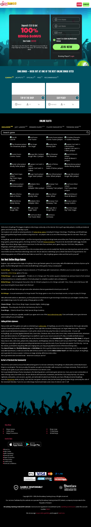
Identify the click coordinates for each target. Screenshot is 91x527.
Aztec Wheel (50, 196)
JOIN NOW (66, 47)
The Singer (32, 146)
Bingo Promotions (12, 433)
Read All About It (70, 196)
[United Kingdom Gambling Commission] (30, 479)
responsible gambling (43, 513)
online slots (42, 326)
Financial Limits (8, 455)
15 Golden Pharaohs (71, 139)
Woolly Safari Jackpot (17, 166)
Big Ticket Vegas (70, 210)
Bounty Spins (51, 146)
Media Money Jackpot (72, 166)
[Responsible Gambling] (30, 488)
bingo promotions (49, 242)
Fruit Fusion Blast (34, 217)
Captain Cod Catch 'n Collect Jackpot (71, 149)
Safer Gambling (8, 453)
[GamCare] (70, 488)
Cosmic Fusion (15, 156)
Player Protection (9, 457)
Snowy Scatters (70, 203)
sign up (86, 4)
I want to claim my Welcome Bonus (66, 40)
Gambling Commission (68, 507)
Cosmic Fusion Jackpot (54, 139)
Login (72, 56)
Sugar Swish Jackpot (35, 176)
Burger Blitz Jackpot (71, 176)
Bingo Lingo (53, 429)
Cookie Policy (8, 461)
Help (10, 4)
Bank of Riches (15, 196)
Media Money (15, 203)
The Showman (51, 156)
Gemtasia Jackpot (16, 186)
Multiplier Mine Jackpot (36, 188)
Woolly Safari (33, 196)
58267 (48, 509)
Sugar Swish (32, 210)
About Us (7, 449)
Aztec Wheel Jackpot (53, 176)
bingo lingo (11, 379)
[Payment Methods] (45, 474)
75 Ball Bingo (54, 431)
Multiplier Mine (33, 203)
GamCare (61, 513)
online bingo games (40, 232)
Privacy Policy (8, 459)
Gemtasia (49, 217)
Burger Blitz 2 (51, 210)
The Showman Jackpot (18, 146)
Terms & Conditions (10, 463)
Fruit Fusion (32, 139)
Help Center (7, 451)
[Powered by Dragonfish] (60, 479)
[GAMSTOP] (45, 479)
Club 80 (12, 139)
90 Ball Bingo (54, 433)
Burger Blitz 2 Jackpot (36, 156)
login (79, 4)
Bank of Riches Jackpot (54, 168)
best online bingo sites (55, 314)
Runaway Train (51, 203)
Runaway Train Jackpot (54, 188)
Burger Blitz (14, 210)
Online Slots (10, 431)
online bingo (12, 273)
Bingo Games (10, 429)
